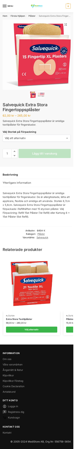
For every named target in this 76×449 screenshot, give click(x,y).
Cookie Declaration (13, 386)
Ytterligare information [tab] (17, 182)
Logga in (13, 406)
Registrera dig (16, 411)
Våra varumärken (12, 364)
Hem (5, 16)
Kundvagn (14, 417)
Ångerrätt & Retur (13, 369)
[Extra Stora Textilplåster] (31, 284)
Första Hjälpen (18, 16)
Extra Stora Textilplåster (19, 319)
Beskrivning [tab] (10, 174)
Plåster (32, 16)
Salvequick (42, 237)
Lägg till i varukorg (44, 153)
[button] (68, 6)
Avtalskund (9, 391)
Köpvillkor (8, 375)
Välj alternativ (32, 329)
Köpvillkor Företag (13, 380)
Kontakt (7, 432)
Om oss (7, 359)
